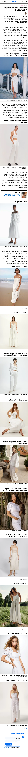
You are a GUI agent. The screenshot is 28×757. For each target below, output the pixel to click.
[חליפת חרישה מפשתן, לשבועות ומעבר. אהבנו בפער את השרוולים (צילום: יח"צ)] (14, 465)
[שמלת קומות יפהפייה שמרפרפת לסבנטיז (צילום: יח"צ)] (14, 332)
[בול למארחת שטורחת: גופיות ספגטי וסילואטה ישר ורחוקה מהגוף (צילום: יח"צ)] (14, 289)
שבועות (25, 728)
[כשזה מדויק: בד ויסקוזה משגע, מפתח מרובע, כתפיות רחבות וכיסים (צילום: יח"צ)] (14, 608)
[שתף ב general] (2, 1)
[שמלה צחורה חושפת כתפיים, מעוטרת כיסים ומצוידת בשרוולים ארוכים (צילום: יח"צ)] (14, 226)
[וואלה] (14, 1)
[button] (22, 1)
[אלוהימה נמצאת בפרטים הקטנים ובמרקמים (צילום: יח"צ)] (14, 704)
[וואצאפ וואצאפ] (5, 1)
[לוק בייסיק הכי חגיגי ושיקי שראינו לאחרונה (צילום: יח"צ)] (14, 512)
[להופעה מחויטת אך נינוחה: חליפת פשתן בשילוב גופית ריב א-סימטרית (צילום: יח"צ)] (14, 377)
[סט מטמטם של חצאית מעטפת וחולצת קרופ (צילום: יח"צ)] (14, 79)
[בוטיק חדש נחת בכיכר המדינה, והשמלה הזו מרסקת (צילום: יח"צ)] (14, 420)
